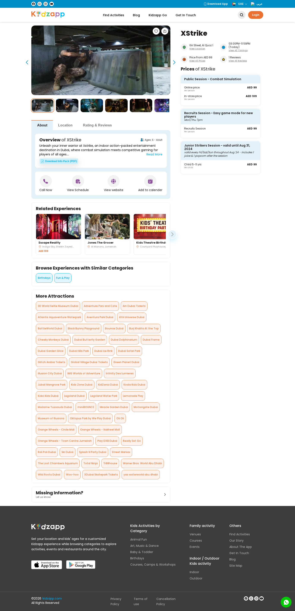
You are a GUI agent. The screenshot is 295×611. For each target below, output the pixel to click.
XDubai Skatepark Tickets (101, 474)
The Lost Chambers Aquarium (58, 463)
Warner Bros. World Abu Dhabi (142, 463)
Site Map (235, 565)
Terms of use (141, 601)
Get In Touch (186, 15)
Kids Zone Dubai (81, 384)
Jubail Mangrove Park (51, 384)
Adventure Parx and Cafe (100, 306)
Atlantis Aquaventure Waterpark (59, 317)
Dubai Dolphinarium (124, 339)
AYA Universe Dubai (131, 317)
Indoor (194, 572)
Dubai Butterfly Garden (89, 339)
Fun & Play (63, 278)
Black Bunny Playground (83, 328)
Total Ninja (90, 463)
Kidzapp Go (158, 15)
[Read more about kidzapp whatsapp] (251, 598)
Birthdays (44, 278)
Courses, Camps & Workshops (153, 564)
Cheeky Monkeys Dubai (53, 339)
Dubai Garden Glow (50, 351)
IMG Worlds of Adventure (83, 373)
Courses (196, 540)
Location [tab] (65, 125)
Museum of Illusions (51, 418)
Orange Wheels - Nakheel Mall (100, 429)
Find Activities (113, 15)
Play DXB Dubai (107, 441)
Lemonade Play (133, 396)
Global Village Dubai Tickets (89, 362)
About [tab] (42, 125)
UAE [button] (241, 4)
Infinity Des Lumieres (120, 373)
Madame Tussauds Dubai (55, 407)
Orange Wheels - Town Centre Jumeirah (65, 441)
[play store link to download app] (80, 561)
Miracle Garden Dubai (114, 407)
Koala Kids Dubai (134, 384)
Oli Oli (120, 418)
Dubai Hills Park (79, 351)
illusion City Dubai (50, 373)
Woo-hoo (72, 474)
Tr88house (110, 463)
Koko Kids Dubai (48, 396)
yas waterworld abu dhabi (141, 474)
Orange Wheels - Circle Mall (56, 429)
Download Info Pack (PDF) (61, 161)
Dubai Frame (151, 339)
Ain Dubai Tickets (134, 306)
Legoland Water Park (103, 396)
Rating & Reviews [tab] (97, 125)
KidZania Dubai (108, 384)
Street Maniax (121, 452)
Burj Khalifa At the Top (144, 328)
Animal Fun (138, 539)
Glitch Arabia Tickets (51, 362)
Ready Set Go (132, 441)
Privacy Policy (116, 601)
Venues (195, 534)
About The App (240, 547)
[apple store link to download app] (46, 561)
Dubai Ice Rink (103, 351)
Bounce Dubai (114, 328)
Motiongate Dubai (146, 407)
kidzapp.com (52, 598)
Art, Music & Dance (144, 546)
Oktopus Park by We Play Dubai (90, 418)
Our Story (236, 540)
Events (195, 547)
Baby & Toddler (141, 552)
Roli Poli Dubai (47, 452)
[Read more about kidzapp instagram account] (256, 598)
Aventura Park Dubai (100, 317)
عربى (259, 3)
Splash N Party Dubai (92, 452)
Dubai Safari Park (129, 351)
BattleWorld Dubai (50, 328)
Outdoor (196, 578)
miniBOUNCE (86, 407)
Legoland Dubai (74, 396)
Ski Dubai (67, 452)
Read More (154, 154)
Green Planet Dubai (126, 362)
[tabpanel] (100, 164)
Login (255, 15)
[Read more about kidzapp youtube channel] (261, 598)
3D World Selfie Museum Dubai (58, 306)
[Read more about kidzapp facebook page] (246, 598)
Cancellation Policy (166, 601)
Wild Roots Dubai (49, 474)
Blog (136, 15)
